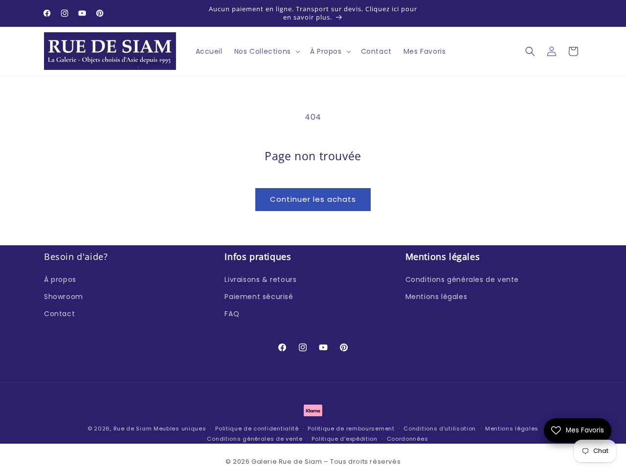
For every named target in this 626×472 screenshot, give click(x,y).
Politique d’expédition (344, 438)
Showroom (63, 296)
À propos (60, 279)
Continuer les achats (313, 199)
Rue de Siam (132, 428)
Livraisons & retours (260, 279)
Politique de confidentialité (257, 428)
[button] (266, 51)
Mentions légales (436, 296)
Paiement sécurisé (258, 296)
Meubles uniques (180, 428)
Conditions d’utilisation (439, 428)
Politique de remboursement (351, 428)
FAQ (231, 314)
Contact (59, 314)
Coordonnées (407, 438)
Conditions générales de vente (462, 279)
